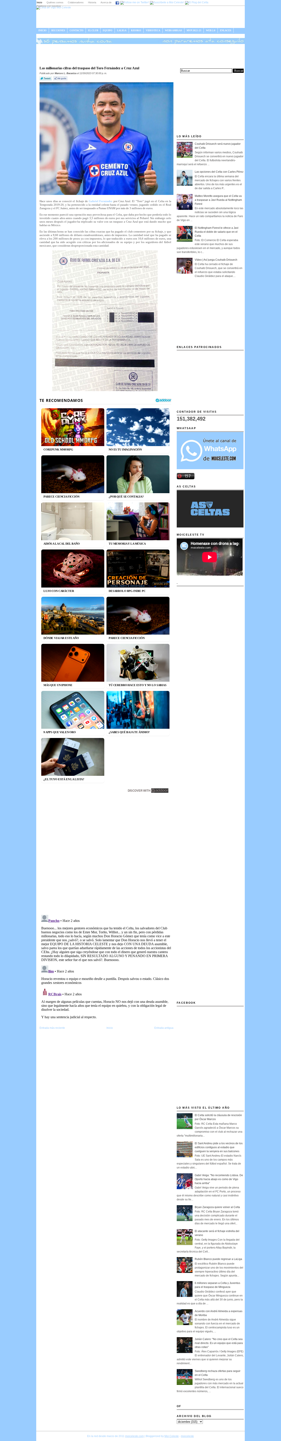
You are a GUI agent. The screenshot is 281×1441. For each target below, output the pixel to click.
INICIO (42, 30)
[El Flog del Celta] (197, 2)
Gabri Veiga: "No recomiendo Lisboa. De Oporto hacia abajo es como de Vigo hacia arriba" (219, 1179)
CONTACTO (76, 30)
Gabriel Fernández (100, 201)
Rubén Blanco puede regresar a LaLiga (218, 1259)
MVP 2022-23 (194, 30)
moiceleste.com (134, 1436)
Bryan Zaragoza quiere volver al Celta (217, 1207)
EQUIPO (107, 30)
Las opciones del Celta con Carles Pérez (219, 171)
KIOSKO (136, 30)
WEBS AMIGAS (173, 30)
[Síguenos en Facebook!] (117, 2)
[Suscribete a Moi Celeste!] (167, 2)
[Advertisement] (140, 54)
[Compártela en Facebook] (60, 80)
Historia (92, 2)
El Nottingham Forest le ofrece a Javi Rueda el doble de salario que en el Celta (216, 231)
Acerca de (106, 2)
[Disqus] (106, 855)
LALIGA (121, 30)
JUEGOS (43, 35)
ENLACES (225, 30)
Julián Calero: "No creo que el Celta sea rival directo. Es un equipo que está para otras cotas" (219, 1343)
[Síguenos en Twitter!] (134, 2)
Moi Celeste (171, 1436)
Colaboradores (76, 2)
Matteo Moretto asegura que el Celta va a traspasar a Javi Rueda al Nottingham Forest (218, 199)
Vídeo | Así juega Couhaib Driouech (216, 259)
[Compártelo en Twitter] (46, 80)
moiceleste (187, 1436)
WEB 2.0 (210, 30)
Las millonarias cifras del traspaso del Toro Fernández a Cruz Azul (89, 68)
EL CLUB (93, 30)
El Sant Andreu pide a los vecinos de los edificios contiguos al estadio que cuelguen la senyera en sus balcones (219, 1147)
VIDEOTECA (153, 30)
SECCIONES (58, 30)
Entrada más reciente (52, 1027)
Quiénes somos (55, 2)
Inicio (39, 2)
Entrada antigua (163, 1027)
